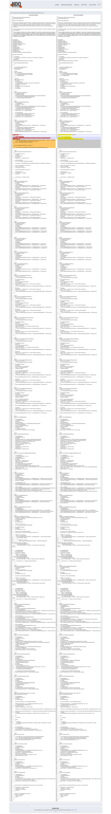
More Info (74, 810)
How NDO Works (66, 5)
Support (84, 5)
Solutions (92, 5)
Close (55, 811)
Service (76, 5)
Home (57, 5)
